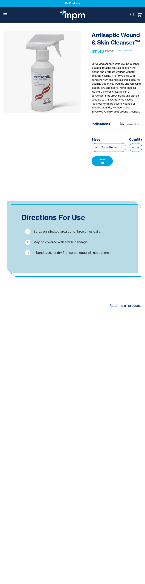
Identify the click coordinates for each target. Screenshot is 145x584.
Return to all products (125, 306)
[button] (131, 14)
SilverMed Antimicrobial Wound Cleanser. (116, 111)
